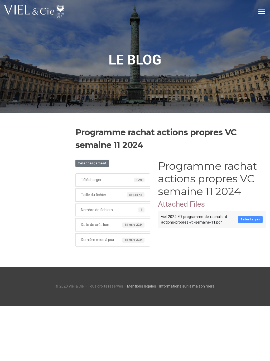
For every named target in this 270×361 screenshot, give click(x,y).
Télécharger (250, 219)
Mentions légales (141, 286)
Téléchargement (92, 163)
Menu (261, 11)
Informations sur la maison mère (187, 286)
